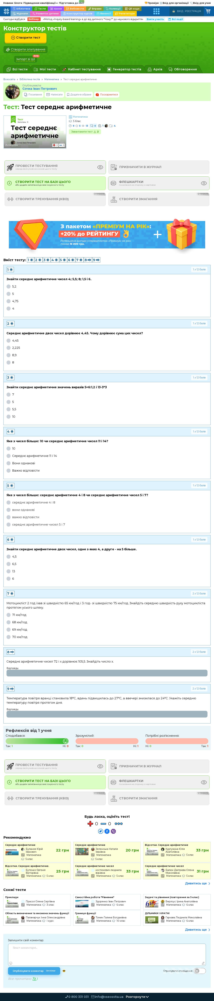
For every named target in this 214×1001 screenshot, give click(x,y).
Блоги (18, 3)
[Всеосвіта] (6, 11)
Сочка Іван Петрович (39, 89)
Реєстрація (193, 11)
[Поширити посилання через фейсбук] (107, 831)
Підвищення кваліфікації (40, 3)
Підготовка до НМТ (71, 3)
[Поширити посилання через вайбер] (113, 831)
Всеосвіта (9, 79)
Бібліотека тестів (30, 79)
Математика (51, 79)
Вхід (180, 11)
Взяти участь (155, 19)
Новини (8, 3)
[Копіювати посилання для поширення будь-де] (100, 831)
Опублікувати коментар (34, 970)
